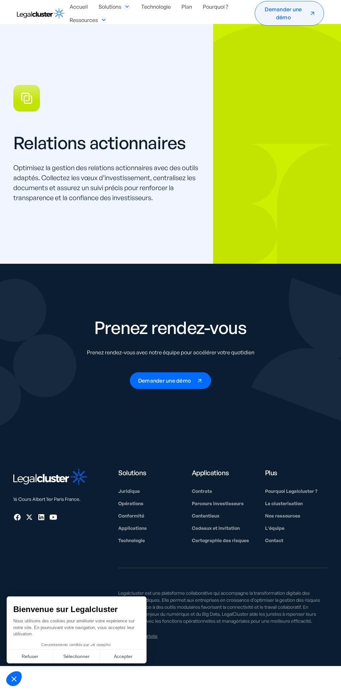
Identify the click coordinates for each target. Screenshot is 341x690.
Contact (274, 540)
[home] (40, 13)
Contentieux (205, 515)
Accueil (79, 6)
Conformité (131, 515)
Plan (186, 6)
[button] (114, 6)
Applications (132, 528)
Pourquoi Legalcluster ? (291, 491)
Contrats (202, 491)
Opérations (131, 503)
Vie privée (147, 636)
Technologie (156, 6)
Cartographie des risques (220, 540)
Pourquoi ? (215, 6)
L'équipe (274, 528)
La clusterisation (284, 503)
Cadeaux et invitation (216, 528)
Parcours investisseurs (218, 503)
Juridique (129, 491)
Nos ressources (282, 515)
